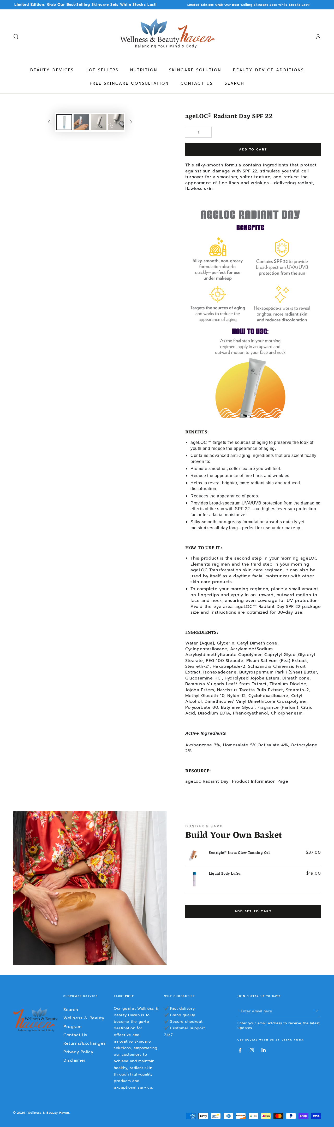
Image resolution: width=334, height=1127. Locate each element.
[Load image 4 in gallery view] (116, 122)
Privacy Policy (78, 1052)
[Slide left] (49, 122)
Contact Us (75, 1035)
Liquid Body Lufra (225, 873)
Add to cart (253, 149)
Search (70, 1010)
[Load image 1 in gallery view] (64, 122)
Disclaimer (74, 1060)
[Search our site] (16, 36)
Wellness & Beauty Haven (48, 1112)
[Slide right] (131, 122)
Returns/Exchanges (84, 1043)
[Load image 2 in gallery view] (81, 122)
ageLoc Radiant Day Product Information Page (236, 781)
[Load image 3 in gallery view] (98, 122)
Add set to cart (253, 911)
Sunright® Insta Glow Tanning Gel (239, 853)
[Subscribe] (318, 1011)
